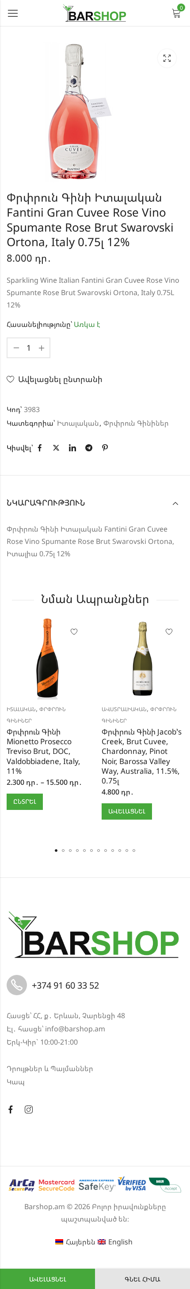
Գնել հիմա (142, 1279)
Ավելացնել (47, 1279)
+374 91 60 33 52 (65, 985)
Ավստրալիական (124, 709)
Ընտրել (24, 801)
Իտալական (78, 423)
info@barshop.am (75, 1029)
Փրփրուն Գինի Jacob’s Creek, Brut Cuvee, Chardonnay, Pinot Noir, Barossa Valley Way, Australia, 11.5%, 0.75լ (142, 756)
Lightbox (167, 58)
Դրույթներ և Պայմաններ (50, 1068)
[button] (56, 850)
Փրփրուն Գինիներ (136, 423)
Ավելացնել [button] (126, 811)
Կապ (16, 1082)
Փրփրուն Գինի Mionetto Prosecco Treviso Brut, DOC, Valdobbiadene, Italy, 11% (43, 751)
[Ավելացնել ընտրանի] (74, 632)
